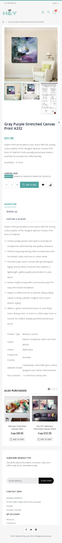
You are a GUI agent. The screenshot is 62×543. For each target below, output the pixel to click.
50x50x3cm (27, 176)
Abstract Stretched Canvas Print (17, 427)
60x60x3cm (37, 176)
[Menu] (43, 12)
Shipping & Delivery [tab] (16, 219)
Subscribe (46, 480)
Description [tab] (10, 204)
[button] (49, 389)
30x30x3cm (8, 176)
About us (10, 519)
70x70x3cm (46, 176)
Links (54, 3)
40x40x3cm (18, 176)
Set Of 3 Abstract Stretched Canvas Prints (45, 427)
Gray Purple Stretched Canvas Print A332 (29, 126)
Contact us (11, 523)
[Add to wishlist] (43, 185)
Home (3, 22)
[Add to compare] (50, 185)
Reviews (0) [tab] (11, 211)
